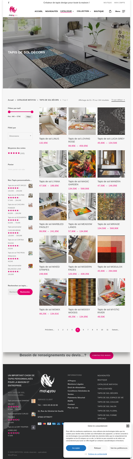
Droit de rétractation (76, 387)
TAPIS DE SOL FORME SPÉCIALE (107, 417)
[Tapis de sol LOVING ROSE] (82, 121)
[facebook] (8, 3)
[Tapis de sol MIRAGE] (111, 206)
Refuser (97, 448)
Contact (71, 404)
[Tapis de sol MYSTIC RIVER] (111, 292)
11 (107, 330)
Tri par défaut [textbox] (116, 100)
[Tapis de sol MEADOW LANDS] (82, 206)
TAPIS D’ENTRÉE (105, 389)
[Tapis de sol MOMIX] (53, 292)
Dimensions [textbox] (14, 136)
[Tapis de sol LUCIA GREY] (111, 121)
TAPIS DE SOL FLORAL (107, 411)
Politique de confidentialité (97, 454)
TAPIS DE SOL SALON (107, 406)
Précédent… (49, 330)
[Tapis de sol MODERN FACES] (82, 249)
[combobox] (118, 99)
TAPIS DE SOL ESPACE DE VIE (111, 398)
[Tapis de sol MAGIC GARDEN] (82, 164)
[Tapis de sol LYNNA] (53, 164)
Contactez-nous (101, 355)
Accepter (76, 448)
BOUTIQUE (102, 380)
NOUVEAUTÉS (104, 375)
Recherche (25, 292)
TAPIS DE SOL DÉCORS (49, 100)
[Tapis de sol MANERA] (111, 164)
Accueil (11, 100)
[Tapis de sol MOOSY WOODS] (82, 292)
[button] (128, 426)
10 (102, 330)
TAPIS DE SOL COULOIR (108, 402)
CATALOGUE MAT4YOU (26, 100)
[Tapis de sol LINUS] (53, 121)
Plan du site (73, 408)
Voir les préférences (119, 448)
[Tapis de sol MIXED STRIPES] (53, 249)
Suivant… (115, 330)
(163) (16, 153)
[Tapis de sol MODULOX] (111, 249)
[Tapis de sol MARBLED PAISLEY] (53, 206)
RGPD (70, 401)
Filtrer (29, 117)
